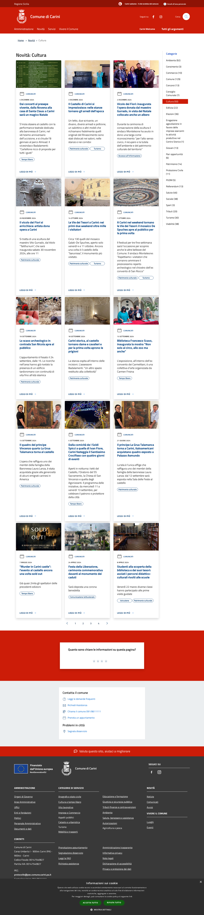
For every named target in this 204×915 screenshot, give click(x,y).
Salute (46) (171, 192)
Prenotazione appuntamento (72, 847)
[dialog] (102, 897)
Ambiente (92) (173, 60)
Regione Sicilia (21, 4)
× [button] (201, 882)
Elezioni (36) (172, 114)
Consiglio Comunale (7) (172, 93)
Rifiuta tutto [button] (114, 902)
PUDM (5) (170, 180)
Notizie (150, 796)
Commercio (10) (174, 73)
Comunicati (31, 93)
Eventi (150, 827)
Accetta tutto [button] (90, 902)
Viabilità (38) (172, 224)
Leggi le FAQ (64, 858)
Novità (31, 40)
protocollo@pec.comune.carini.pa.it (32, 874)
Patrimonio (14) (174, 164)
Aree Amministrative (24, 802)
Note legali (108, 858)
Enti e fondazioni (22, 812)
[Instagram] (160, 16)
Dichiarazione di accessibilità (117, 863)
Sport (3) (170, 205)
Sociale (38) (172, 199)
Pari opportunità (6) (174, 156)
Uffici (16, 807)
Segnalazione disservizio (70, 853)
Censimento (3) (173, 66)
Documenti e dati (23, 829)
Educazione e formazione (115, 796)
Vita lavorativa (65, 807)
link (130, 896)
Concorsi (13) (172, 85)
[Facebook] (152, 16)
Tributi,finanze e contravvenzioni (119, 807)
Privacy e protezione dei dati (117, 869)
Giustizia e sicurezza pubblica (117, 802)
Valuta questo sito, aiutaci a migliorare (104, 751)
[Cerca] (186, 16)
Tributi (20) (171, 211)
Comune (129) (173, 79)
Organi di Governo (23, 796)
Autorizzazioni (110, 823)
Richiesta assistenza (68, 863)
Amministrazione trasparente (117, 847)
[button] (102, 909)
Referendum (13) (174, 186)
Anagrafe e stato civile (69, 796)
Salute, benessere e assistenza (118, 818)
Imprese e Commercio (69, 812)
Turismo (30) (172, 217)
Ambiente (107, 812)
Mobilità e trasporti (68, 832)
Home (21, 40)
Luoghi (150, 822)
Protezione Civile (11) (174, 172)
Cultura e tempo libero (69, 802)
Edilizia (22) (172, 107)
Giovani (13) (172, 148)
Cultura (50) (172, 101)
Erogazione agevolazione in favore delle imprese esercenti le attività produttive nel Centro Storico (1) (175, 130)
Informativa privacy (112, 853)
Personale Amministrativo (27, 823)
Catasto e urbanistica (69, 822)
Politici (17, 818)
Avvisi (150, 807)
